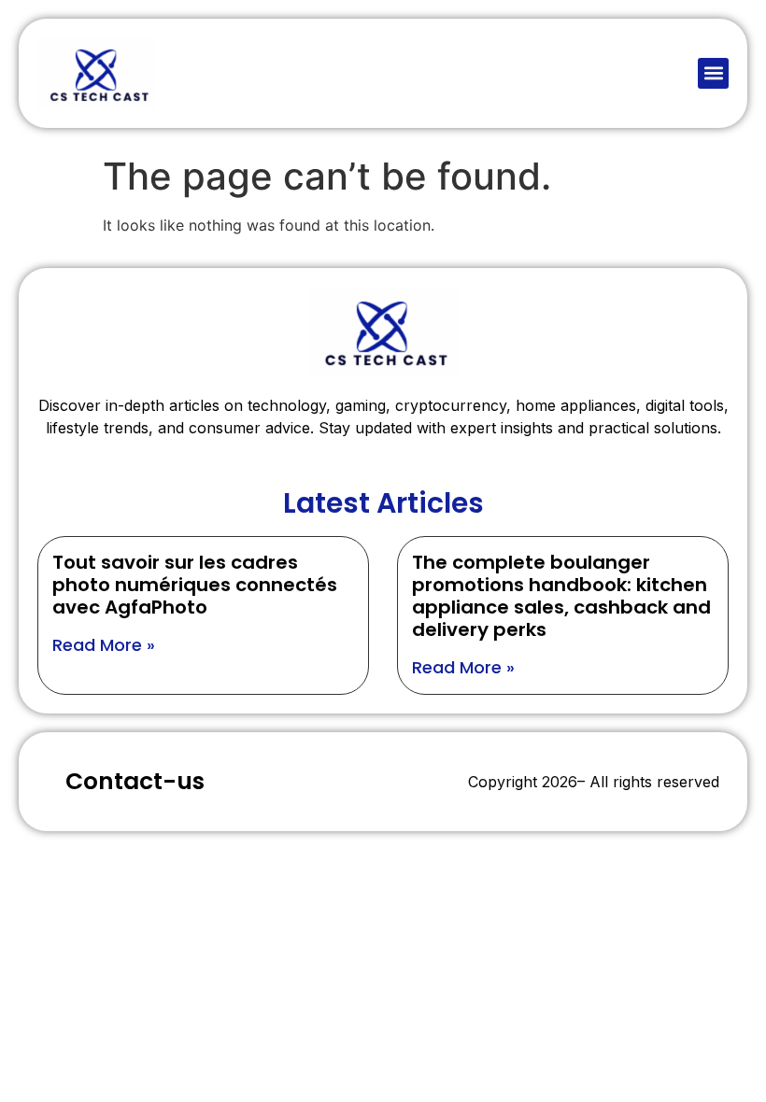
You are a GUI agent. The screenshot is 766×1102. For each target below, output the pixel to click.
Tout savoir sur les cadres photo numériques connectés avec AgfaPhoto (194, 584)
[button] (713, 73)
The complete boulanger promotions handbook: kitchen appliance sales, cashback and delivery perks (561, 596)
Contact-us (135, 781)
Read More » (103, 645)
